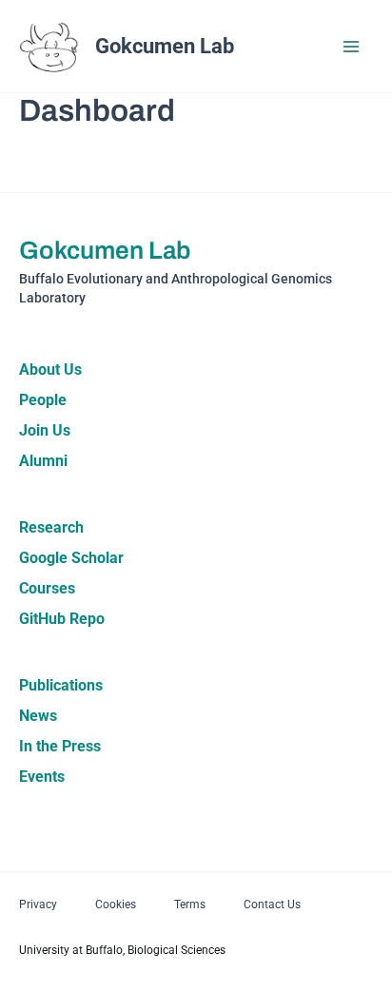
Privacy (38, 904)
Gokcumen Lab (164, 46)
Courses (47, 588)
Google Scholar (71, 558)
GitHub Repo (62, 619)
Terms (190, 904)
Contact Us (272, 904)
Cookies (115, 904)
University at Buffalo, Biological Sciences (122, 950)
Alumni (43, 461)
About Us (50, 369)
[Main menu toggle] (352, 46)
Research (51, 527)
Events (42, 777)
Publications (61, 685)
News (38, 716)
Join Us (44, 430)
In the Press (60, 746)
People (43, 400)
